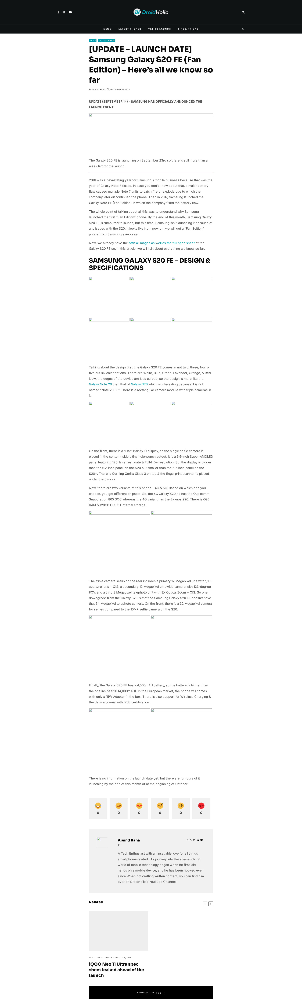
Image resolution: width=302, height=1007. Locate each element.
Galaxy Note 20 (100, 384)
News (107, 29)
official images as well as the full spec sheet (162, 243)
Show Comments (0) (149, 992)
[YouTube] (70, 12)
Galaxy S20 (139, 384)
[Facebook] (58, 12)
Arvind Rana (98, 89)
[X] (64, 12)
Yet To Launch (159, 29)
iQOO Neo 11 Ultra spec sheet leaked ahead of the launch (116, 970)
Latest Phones (129, 29)
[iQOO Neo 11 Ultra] (118, 931)
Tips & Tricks (188, 29)
